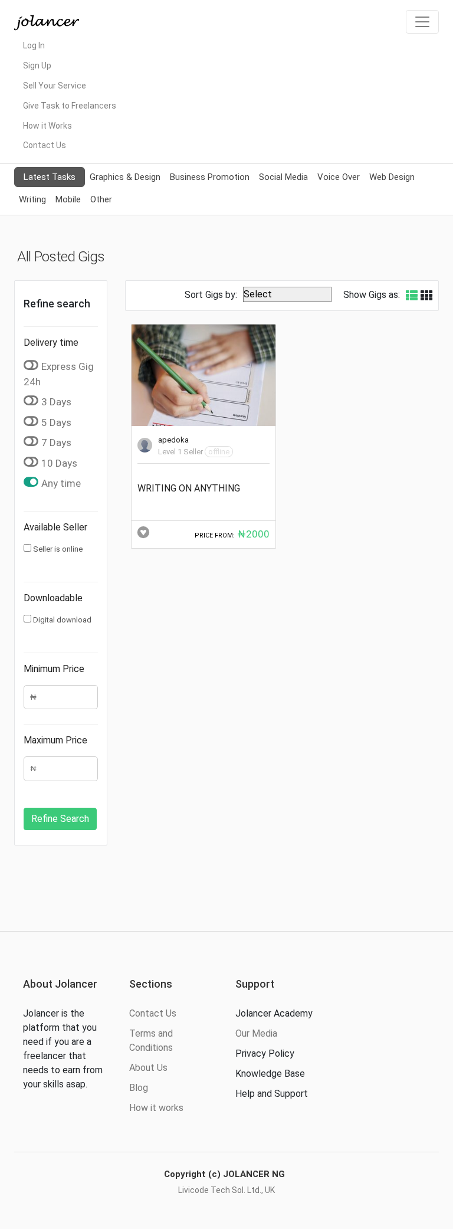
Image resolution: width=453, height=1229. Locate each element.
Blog (138, 1087)
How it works (156, 1107)
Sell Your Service (54, 85)
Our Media (256, 1033)
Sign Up (37, 65)
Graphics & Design (125, 177)
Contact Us (44, 145)
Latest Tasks (50, 177)
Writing (32, 199)
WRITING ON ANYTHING (188, 488)
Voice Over (338, 177)
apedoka (173, 439)
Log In (34, 45)
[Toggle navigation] (422, 22)
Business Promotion (210, 177)
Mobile (68, 199)
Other (101, 199)
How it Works (47, 125)
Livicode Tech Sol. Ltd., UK (226, 1190)
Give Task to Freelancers (69, 105)
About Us (148, 1067)
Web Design (392, 177)
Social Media (283, 177)
